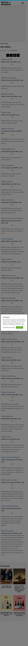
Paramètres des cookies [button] (9, 327)
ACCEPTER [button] (19, 327)
